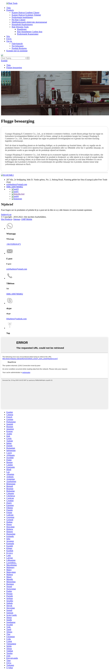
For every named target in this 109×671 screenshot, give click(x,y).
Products (10, 10)
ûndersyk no (6, 214)
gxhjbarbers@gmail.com (16, 184)
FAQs (8, 39)
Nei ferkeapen (18, 46)
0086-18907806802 (14, 187)
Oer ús (9, 41)
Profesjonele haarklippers (22, 17)
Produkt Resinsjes (19, 48)
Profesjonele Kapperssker (27, 34)
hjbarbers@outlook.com (16, 319)
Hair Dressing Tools (20, 27)
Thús (8, 8)
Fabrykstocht (17, 43)
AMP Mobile (26, 219)
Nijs (8, 36)
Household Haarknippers (22, 24)
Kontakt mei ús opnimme (17, 51)
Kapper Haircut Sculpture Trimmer (26, 15)
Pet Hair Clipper (18, 20)
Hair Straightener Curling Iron (29, 32)
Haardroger (22, 29)
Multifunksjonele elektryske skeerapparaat (29, 22)
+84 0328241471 (13, 244)
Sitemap (16, 219)
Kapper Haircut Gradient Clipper (25, 12)
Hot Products (6, 219)
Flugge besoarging (14, 67)
